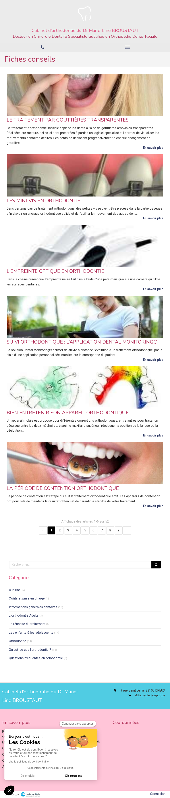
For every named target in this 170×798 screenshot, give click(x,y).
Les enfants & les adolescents (31, 633)
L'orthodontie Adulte (24, 615)
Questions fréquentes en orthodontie (36, 658)
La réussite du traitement (27, 624)
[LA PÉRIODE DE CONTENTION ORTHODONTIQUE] (85, 463)
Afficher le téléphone (150, 695)
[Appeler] (42, 47)
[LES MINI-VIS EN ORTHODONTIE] (85, 175)
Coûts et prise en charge (27, 598)
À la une (15, 590)
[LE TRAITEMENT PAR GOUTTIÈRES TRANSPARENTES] (85, 95)
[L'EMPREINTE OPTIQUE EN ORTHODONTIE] (85, 246)
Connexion (158, 794)
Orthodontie (17, 641)
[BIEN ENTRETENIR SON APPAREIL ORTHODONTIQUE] (85, 387)
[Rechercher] (156, 564)
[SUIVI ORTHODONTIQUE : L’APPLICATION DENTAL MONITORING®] (85, 317)
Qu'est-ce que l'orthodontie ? (30, 650)
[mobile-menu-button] (127, 47)
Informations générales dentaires (33, 607)
